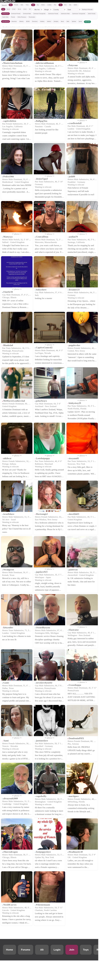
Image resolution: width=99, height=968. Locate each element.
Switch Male (5, 17)
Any (11, 5)
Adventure (14, 21)
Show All (4, 5)
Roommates (32, 17)
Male (22, 5)
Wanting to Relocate (87, 9)
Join (71, 949)
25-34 (13, 9)
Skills (67, 21)
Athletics (21, 21)
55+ (30, 9)
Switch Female (91, 13)
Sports (80, 21)
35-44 (19, 9)
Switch (75, 5)
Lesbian (49, 5)
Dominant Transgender (39, 13)
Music (62, 21)
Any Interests (5, 21)
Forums (25, 949)
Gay (38, 5)
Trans (27, 5)
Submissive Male (65, 13)
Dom (65, 5)
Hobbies (42, 21)
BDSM (28, 21)
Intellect (49, 21)
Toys (86, 949)
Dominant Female (16, 13)
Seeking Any (5, 13)
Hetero (43, 5)
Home (9, 949)
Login (57, 949)
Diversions (35, 21)
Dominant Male (27, 13)
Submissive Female (53, 13)
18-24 (8, 9)
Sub (70, 5)
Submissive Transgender (78, 13)
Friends (13, 17)
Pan (55, 5)
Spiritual (74, 21)
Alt (42, 949)
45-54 (24, 9)
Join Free (87, 21)
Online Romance (21, 17)
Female (16, 5)
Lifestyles (56, 21)
